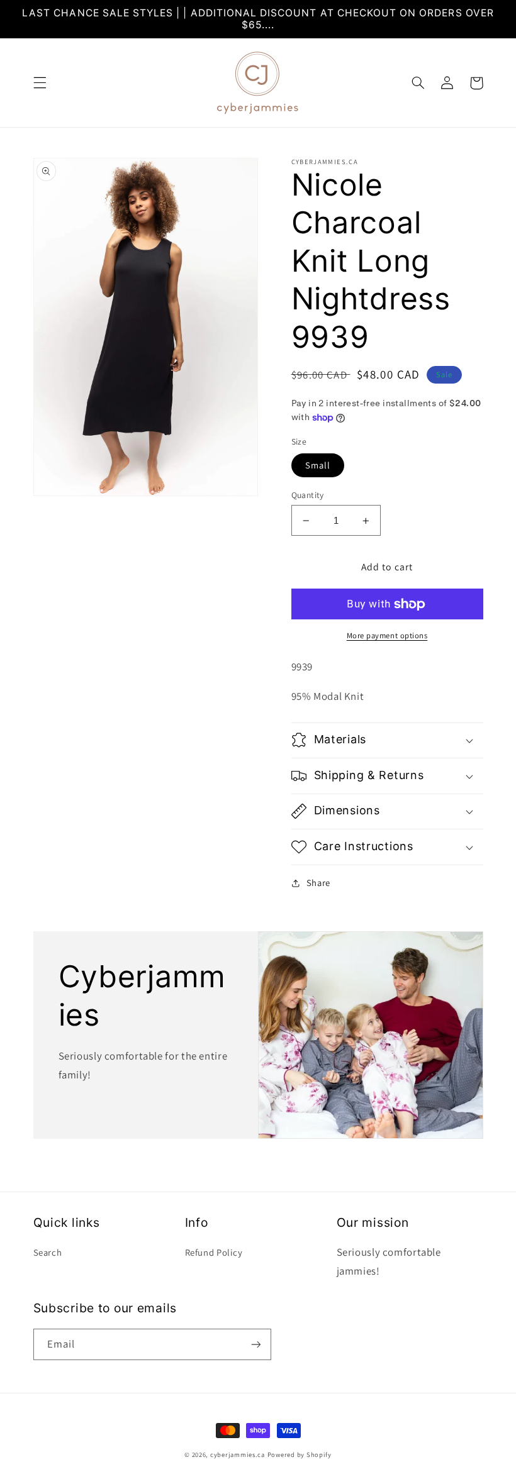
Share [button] (318, 883)
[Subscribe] (255, 1344)
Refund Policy (214, 1252)
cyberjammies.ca (237, 1454)
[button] (39, 83)
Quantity (307, 495)
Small (317, 465)
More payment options (387, 635)
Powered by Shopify (299, 1454)
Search (47, 1252)
